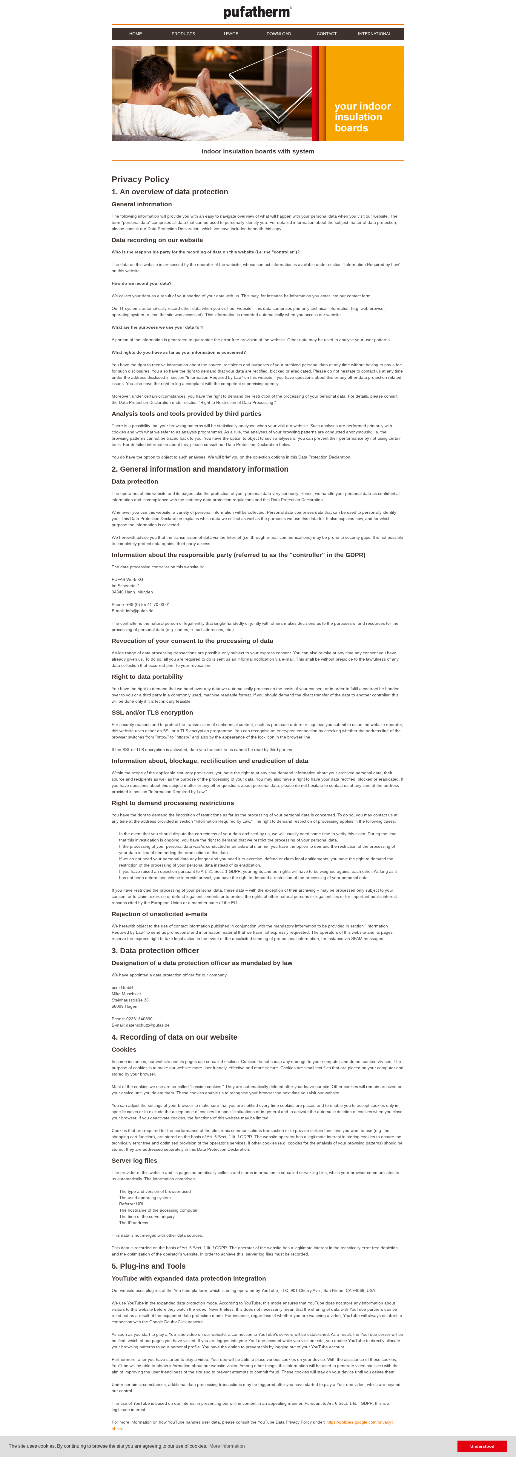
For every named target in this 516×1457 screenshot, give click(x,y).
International (371, 35)
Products (183, 33)
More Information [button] (227, 1446)
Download (279, 33)
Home (135, 33)
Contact (327, 33)
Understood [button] (482, 1446)
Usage (222, 35)
